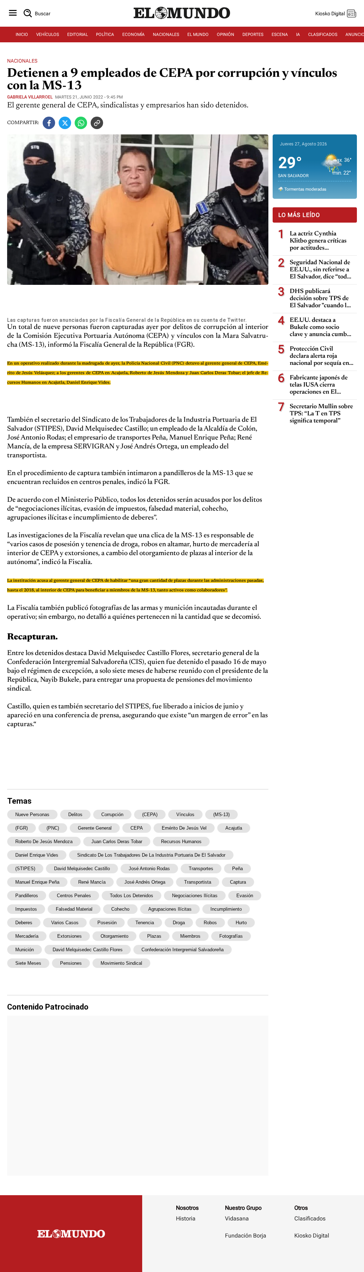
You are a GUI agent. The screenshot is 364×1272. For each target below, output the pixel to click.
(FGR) (21, 828)
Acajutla (233, 828)
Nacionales (22, 61)
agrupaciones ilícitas (170, 909)
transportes (201, 868)
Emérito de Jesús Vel (184, 828)
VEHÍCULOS (47, 34)
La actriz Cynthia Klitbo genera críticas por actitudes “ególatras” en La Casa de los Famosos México (320, 241)
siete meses (28, 963)
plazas (154, 936)
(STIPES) (25, 868)
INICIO (22, 34)
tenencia (144, 922)
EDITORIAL (77, 34)
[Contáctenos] (246, 1256)
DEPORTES (252, 34)
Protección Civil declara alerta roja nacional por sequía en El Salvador (319, 356)
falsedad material (74, 909)
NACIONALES (166, 34)
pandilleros (26, 895)
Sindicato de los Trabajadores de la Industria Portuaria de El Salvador (151, 855)
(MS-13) (221, 814)
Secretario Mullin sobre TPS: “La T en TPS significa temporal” (321, 414)
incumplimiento (226, 909)
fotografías (231, 936)
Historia (186, 1218)
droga (179, 922)
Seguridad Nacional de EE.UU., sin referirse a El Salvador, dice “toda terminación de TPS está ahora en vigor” (320, 270)
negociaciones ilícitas (195, 895)
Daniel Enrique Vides (36, 855)
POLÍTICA (105, 34)
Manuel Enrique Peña (37, 882)
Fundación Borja (245, 1235)
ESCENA (280, 34)
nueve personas (32, 814)
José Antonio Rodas (149, 868)
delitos (75, 814)
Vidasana (237, 1218)
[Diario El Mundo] (182, 19)
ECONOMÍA (133, 34)
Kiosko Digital (311, 1235)
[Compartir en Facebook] (49, 123)
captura (238, 882)
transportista (197, 882)
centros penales (74, 895)
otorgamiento (114, 936)
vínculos (185, 814)
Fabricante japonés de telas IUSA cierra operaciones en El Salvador (319, 385)
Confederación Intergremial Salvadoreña (182, 949)
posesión (107, 922)
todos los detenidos (131, 895)
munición (24, 949)
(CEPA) (149, 814)
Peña (237, 868)
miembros (190, 936)
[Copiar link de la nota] (97, 123)
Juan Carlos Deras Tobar (116, 841)
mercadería (26, 936)
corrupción (112, 814)
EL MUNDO (198, 34)
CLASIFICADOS (322, 34)
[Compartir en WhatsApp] (81, 123)
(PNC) (53, 828)
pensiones (71, 963)
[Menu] (12, 13)
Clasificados (310, 1218)
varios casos (65, 922)
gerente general (95, 828)
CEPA (136, 828)
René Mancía (92, 882)
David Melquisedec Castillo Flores (88, 949)
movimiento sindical (121, 963)
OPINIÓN (225, 34)
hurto (241, 922)
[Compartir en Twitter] (65, 123)
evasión (244, 895)
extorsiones (69, 936)
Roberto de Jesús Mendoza (44, 841)
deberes (23, 922)
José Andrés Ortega (144, 882)
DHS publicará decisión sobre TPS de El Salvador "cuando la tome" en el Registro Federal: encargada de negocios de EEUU (319, 298)
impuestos (26, 909)
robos (210, 922)
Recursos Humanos (181, 841)
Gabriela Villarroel (30, 97)
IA (298, 34)
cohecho (120, 909)
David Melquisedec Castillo (82, 868)
